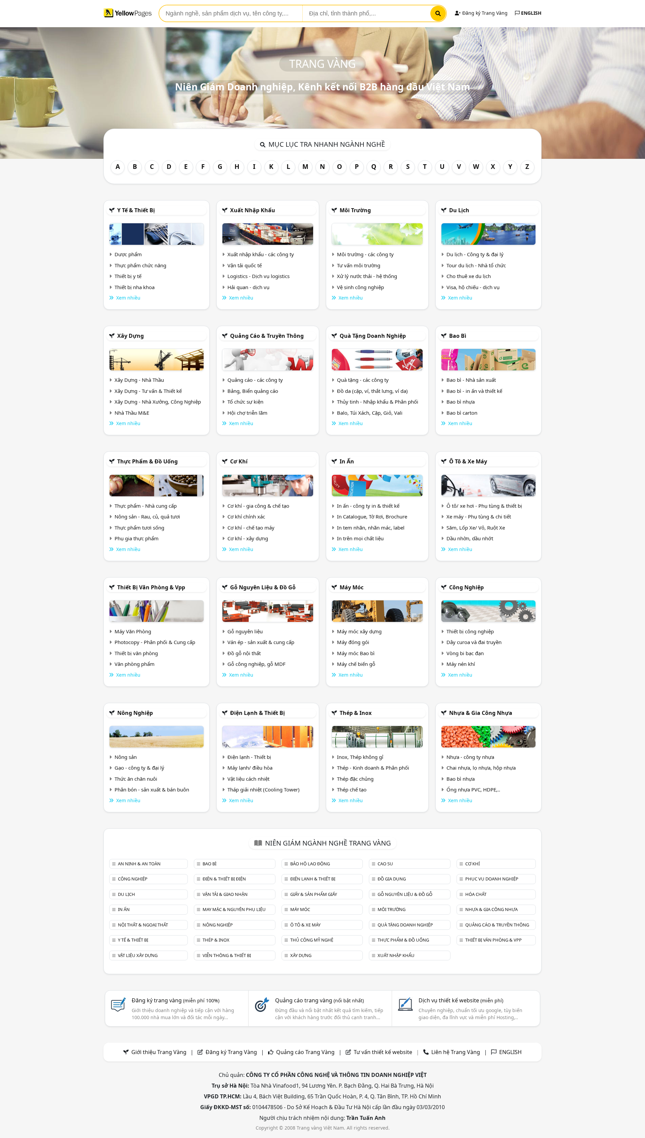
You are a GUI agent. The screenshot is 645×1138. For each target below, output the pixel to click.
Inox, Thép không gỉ (360, 757)
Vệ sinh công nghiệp (360, 287)
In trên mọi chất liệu (360, 538)
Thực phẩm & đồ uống (147, 461)
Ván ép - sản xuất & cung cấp (260, 642)
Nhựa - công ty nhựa (470, 757)
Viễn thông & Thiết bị (227, 955)
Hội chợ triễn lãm (247, 412)
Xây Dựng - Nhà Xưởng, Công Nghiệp (158, 401)
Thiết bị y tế (128, 276)
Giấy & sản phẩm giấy (313, 894)
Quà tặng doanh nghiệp (373, 335)
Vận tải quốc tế (244, 265)
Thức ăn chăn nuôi (136, 778)
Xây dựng (130, 335)
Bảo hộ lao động (310, 864)
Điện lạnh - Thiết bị (249, 757)
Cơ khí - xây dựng (247, 538)
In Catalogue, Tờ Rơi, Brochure (372, 516)
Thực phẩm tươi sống (139, 527)
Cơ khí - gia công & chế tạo (258, 505)
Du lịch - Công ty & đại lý (475, 254)
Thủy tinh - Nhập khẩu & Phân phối (377, 401)
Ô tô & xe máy (468, 461)
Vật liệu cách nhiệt (248, 778)
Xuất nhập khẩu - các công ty (260, 254)
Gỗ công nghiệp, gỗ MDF (256, 664)
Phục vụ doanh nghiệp (491, 879)
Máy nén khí (460, 664)
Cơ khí (239, 461)
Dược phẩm (128, 254)
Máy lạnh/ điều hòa (249, 767)
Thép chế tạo (352, 789)
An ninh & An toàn (139, 864)
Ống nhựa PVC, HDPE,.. (473, 789)
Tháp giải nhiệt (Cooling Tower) (263, 789)
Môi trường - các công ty (365, 254)
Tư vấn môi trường (358, 265)
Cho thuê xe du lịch (468, 276)
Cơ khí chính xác (246, 516)
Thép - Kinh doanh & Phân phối (373, 767)
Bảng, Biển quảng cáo (252, 391)
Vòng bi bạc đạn (465, 653)
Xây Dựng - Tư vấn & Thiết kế (148, 391)
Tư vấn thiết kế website (384, 1052)
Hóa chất (475, 894)
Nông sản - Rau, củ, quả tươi (147, 516)
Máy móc (351, 587)
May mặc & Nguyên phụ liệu (234, 909)
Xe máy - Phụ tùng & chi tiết (478, 516)
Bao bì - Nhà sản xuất (471, 379)
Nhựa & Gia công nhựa (480, 713)
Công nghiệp (466, 587)
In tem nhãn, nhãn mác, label (370, 527)
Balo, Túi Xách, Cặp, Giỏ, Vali (369, 412)
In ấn (347, 461)
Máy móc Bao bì (356, 653)
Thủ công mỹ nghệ (311, 940)
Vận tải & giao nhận (225, 894)
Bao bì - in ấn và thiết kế (474, 391)
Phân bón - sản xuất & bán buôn (152, 789)
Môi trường (355, 210)
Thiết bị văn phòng (136, 653)
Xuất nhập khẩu (252, 210)
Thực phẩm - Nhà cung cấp (146, 505)
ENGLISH (531, 13)
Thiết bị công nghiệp (470, 631)
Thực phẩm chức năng (140, 265)
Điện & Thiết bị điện (224, 879)
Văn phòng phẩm (135, 664)
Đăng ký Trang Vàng (484, 13)
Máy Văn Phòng (133, 631)
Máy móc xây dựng (359, 631)
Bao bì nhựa (460, 401)
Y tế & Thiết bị (136, 210)
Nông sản (126, 757)
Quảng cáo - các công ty (255, 379)
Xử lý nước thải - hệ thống (367, 276)
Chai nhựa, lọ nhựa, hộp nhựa (481, 767)
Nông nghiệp (135, 713)
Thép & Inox (356, 713)
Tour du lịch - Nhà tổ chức (476, 265)
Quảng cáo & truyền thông (267, 335)
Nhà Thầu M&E (132, 412)
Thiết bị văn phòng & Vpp (151, 587)
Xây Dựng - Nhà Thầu (139, 379)
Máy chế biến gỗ (356, 664)
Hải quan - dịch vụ (248, 287)
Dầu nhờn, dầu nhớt (469, 538)
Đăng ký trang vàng (175, 1000)
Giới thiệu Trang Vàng (158, 1052)
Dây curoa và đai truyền (474, 642)
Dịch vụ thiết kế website (461, 1000)
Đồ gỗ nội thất (244, 653)
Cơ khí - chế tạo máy (250, 527)
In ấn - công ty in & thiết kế (368, 505)
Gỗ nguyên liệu (245, 631)
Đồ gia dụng (392, 879)
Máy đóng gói (353, 642)
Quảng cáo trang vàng (319, 1000)
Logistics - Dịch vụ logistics (258, 276)
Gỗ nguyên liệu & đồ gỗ (263, 587)
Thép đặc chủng (355, 778)
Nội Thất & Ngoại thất (143, 925)
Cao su (385, 864)
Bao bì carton (461, 412)
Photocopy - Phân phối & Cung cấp (155, 642)
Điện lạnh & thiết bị (257, 713)
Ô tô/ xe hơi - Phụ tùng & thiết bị (484, 505)
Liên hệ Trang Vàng (455, 1052)
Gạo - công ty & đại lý (139, 767)
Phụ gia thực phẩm (137, 538)
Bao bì (457, 335)
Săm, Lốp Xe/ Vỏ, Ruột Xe (475, 527)
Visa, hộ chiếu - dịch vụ (473, 287)
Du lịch (459, 210)
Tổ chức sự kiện (245, 401)
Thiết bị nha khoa (135, 287)
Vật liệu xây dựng (138, 955)
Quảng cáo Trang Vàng (305, 1052)
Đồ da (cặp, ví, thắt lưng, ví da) (372, 391)
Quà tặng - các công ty (363, 379)
